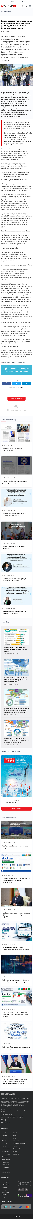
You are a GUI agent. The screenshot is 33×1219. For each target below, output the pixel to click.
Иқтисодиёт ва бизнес (19, 1143)
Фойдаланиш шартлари (5, 1193)
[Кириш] (26, 6)
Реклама (4, 1187)
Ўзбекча (8, 2)
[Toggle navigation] (30, 6)
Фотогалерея (5, 1170)
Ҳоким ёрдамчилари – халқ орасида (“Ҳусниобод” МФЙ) (14, 449)
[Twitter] (26, 1189)
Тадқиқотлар (5, 1162)
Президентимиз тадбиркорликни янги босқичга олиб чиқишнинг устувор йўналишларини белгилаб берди (14, 1081)
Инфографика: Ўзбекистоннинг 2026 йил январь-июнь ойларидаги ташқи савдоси (15, 649)
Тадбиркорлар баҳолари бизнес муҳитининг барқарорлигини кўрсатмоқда (15, 948)
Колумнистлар (6, 1148)
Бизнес (4, 1146)
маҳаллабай (22, 362)
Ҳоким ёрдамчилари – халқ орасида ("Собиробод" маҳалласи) (14, 579)
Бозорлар (4, 1138)
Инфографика (6, 1159)
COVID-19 (16, 1154)
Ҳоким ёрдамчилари (8, 362)
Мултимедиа (5, 1167)
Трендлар (4, 1135)
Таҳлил (4, 1132)
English (24, 2)
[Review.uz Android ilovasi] (24, 1183)
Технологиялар (6, 1154)
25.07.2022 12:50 (7, 32)
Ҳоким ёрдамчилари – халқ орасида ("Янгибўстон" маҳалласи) (14, 514)
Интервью (4, 1140)
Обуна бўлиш (16, 808)
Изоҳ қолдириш (16, 398)
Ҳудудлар (15, 1138)
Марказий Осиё (17, 1148)
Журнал (15, 1135)
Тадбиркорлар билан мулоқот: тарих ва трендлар (15, 847)
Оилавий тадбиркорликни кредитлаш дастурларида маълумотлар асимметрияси (16, 482)
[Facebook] (22, 1189)
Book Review (5, 1164)
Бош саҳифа (5, 1182)
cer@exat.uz (6, 1123)
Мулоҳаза (4, 1143)
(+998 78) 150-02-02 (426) (15, 1117)
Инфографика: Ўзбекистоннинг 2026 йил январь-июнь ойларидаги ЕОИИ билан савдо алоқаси (15, 680)
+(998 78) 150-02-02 (8, 1114)
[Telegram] (19, 1189)
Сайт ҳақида (5, 1184)
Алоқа (3, 1197)
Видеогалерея (6, 1172)
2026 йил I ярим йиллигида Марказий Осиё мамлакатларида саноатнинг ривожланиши (16, 880)
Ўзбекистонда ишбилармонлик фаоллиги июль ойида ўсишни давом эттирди (15, 981)
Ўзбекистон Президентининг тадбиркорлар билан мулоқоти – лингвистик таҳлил (16, 1048)
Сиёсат (15, 1146)
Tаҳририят (5, 1190)
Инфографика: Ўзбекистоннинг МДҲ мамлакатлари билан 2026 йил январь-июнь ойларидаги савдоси (16, 740)
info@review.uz (7, 1120)
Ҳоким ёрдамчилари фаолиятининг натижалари (14, 547)
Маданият (5, 1156)
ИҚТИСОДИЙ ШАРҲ (9, 802)
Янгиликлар (16, 1140)
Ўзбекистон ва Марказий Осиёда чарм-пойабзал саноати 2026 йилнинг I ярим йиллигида (15, 1014)
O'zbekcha (13, 2)
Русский (19, 2)
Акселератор (5, 1151)
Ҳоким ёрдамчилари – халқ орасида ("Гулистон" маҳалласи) (14, 612)
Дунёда (15, 1132)
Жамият (15, 1151)
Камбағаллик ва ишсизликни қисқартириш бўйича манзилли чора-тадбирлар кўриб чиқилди (16, 915)
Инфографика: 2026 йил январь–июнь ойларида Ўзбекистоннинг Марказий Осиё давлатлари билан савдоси (16, 710)
